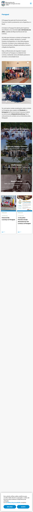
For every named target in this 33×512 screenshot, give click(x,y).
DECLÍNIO (10, 507)
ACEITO (23, 507)
